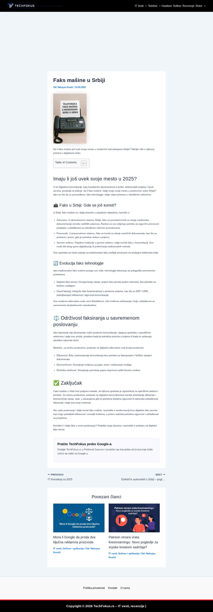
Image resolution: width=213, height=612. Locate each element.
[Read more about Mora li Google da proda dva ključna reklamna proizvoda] (79, 518)
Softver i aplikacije (73, 548)
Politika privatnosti (94, 588)
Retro (199, 5)
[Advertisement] (106, 37)
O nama (125, 588)
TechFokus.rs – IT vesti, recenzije (50, 6)
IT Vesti (139, 5)
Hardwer (167, 5)
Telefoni (152, 5)
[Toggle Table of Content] (82, 163)
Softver (177, 5)
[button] (145, 5)
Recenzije (189, 5)
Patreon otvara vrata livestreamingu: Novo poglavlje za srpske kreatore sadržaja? (133, 542)
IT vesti (57, 548)
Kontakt (112, 588)
